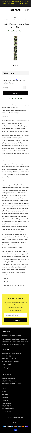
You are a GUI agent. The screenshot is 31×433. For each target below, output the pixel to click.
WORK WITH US (7, 412)
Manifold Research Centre (15, 31)
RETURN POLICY (7, 406)
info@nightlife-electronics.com (11, 353)
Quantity (5, 87)
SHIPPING (5, 394)
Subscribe (15, 320)
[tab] (13, 65)
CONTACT (5, 400)
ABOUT (4, 389)
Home (14, 17)
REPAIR (4, 391)
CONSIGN (5, 397)
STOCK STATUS (6, 403)
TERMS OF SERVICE (8, 409)
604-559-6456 (6, 356)
